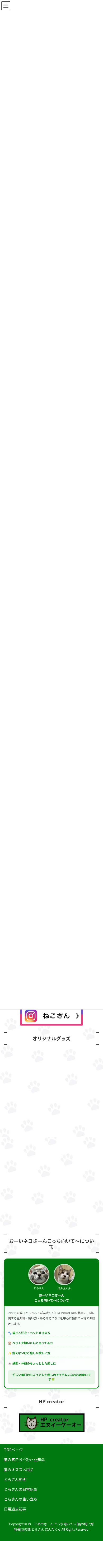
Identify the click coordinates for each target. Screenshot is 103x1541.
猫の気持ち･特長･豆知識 (24, 1459)
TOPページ (13, 1449)
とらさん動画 (15, 1479)
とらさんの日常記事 (20, 1489)
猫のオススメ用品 (19, 1469)
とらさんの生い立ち (20, 1499)
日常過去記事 (15, 1509)
